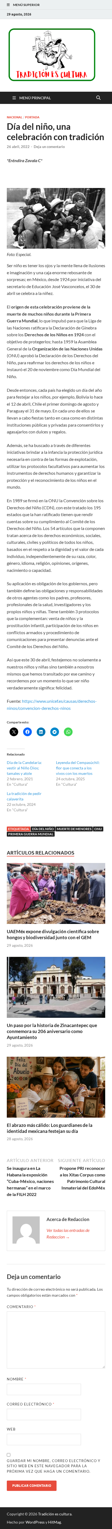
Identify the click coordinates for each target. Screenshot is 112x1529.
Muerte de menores (74, 829)
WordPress (35, 1522)
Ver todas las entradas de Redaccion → (67, 1233)
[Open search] (98, 98)
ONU (98, 829)
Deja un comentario (49, 146)
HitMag (54, 1522)
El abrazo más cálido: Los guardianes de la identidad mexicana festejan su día (49, 1128)
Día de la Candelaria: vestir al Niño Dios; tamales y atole (24, 768)
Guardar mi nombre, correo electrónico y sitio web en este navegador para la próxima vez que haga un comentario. (53, 1466)
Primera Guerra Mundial (30, 834)
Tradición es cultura (54, 1514)
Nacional (14, 117)
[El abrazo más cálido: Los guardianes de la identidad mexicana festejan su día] (56, 1088)
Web (11, 1429)
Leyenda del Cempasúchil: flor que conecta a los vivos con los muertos (78, 768)
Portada (32, 117)
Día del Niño (43, 829)
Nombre (16, 1379)
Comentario (21, 1307)
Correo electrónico (30, 1404)
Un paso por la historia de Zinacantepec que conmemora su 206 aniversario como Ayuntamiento (52, 1031)
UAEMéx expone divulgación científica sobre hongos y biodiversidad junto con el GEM (53, 934)
